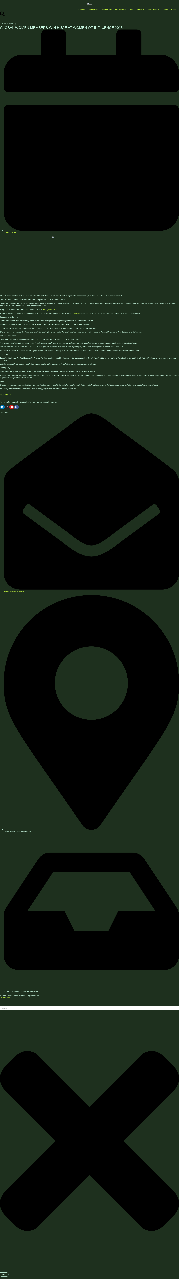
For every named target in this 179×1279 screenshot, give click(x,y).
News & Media (153, 9)
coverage (76, 313)
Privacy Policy (5, 998)
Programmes (93, 9)
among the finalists (50, 310)
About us (81, 9)
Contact (174, 9)
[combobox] (89, 1008)
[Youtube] (11, 407)
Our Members (120, 9)
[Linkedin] (2, 407)
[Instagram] (7, 407)
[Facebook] (16, 407)
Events (165, 9)
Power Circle (107, 9)
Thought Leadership (136, 9)
